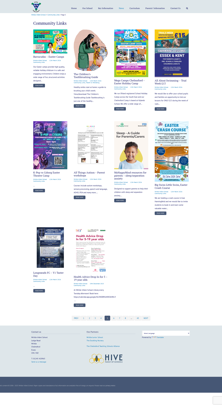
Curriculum (135, 8)
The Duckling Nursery (95, 340)
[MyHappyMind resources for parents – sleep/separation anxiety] (131, 145)
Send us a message (38, 362)
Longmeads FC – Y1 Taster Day (48, 274)
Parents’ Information (155, 8)
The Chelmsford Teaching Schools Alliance (103, 346)
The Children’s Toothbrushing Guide (86, 76)
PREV (76, 318)
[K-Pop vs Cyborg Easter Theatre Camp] (50, 145)
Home (74, 8)
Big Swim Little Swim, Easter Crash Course (171, 186)
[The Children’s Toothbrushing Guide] (91, 50)
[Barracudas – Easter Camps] (50, 41)
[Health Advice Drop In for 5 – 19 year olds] (91, 250)
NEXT (146, 318)
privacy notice (110, 385)
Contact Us (175, 8)
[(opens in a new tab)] (91, 145)
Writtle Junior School (95, 337)
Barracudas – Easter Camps (48, 56)
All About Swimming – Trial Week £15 (170, 82)
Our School (87, 8)
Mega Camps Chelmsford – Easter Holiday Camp (129, 82)
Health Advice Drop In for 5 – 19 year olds (90, 278)
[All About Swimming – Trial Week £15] (172, 53)
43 (138, 318)
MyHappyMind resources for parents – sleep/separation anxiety (130, 175)
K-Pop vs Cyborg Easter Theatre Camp (46, 174)
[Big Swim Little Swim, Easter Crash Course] (172, 151)
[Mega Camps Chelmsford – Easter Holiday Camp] (131, 53)
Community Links (39, 62)
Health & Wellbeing (92, 83)
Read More (39, 85)
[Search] (187, 8)
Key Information (105, 8)
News (121, 8)
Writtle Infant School (40, 60)
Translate (160, 337)
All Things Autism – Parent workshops (89, 174)
